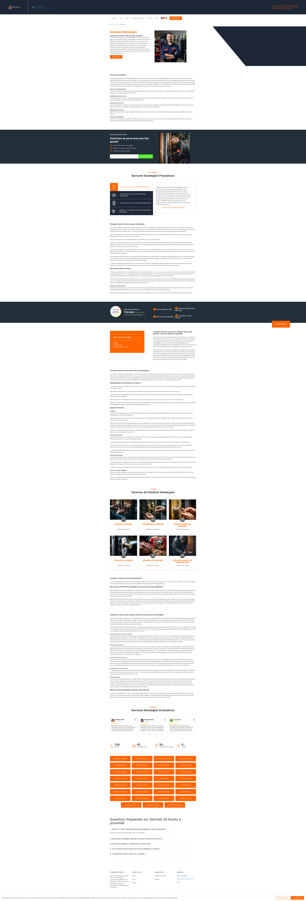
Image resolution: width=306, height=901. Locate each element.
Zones (121, 18)
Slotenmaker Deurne (185, 798)
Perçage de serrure (123, 560)
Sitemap (157, 879)
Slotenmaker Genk (186, 791)
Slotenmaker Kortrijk (185, 778)
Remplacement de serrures (182, 525)
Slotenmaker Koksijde (120, 771)
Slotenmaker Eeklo (120, 798)
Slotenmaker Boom (142, 778)
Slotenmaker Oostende (142, 771)
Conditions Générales (138, 18)
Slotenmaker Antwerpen (120, 758)
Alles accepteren (297, 898)
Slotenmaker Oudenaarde (142, 798)
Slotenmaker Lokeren (142, 785)
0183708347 (40, 6)
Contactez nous (123, 529)
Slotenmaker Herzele (185, 785)
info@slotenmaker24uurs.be (43, 8)
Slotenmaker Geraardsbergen (164, 758)
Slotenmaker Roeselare (120, 778)
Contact (150, 18)
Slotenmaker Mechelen (120, 765)
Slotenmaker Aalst (164, 771)
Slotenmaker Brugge (142, 765)
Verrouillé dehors (124, 524)
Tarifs (127, 18)
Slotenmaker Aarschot (131, 805)
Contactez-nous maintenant (173, 207)
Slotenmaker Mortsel (163, 785)
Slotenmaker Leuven (163, 765)
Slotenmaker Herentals (120, 785)
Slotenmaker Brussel (142, 791)
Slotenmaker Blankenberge (175, 805)
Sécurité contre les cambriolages (182, 561)
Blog (157, 18)
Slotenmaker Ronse (186, 765)
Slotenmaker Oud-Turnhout (120, 791)
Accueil (114, 18)
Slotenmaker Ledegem (164, 791)
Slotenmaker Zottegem (186, 758)
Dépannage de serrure (153, 524)
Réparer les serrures (153, 560)
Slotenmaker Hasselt (185, 771)
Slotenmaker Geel (164, 798)
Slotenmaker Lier (163, 778)
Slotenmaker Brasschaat (153, 805)
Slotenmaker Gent (142, 758)
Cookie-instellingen (283, 898)
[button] (148, 734)
